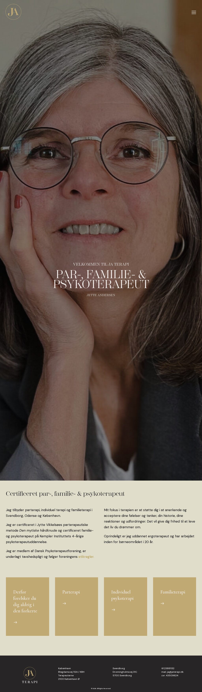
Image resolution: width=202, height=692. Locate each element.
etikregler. (86, 556)
